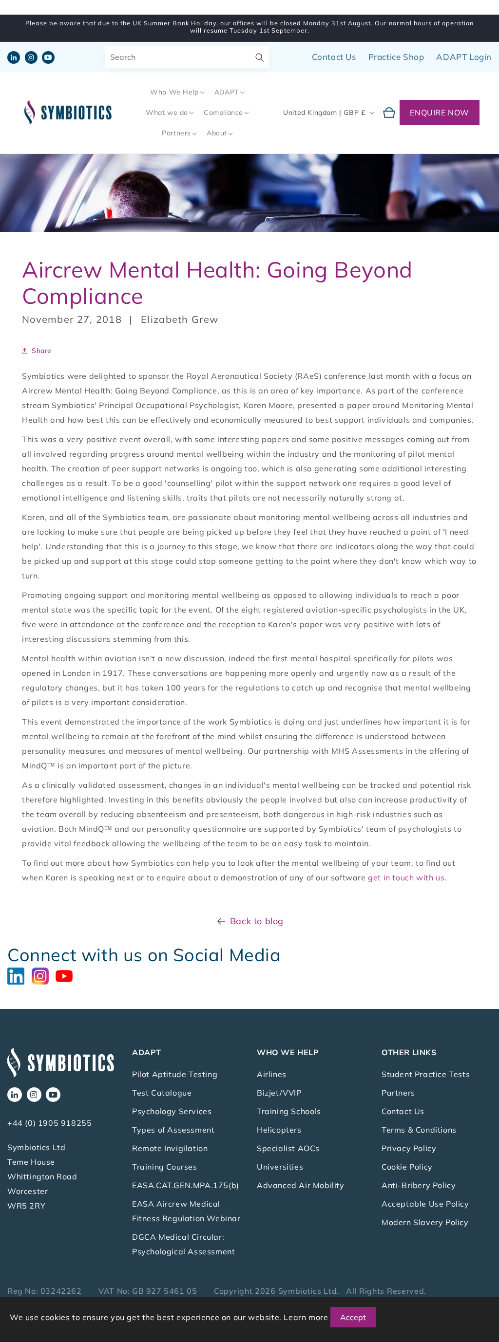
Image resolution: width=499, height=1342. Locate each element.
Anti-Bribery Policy (419, 1185)
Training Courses (164, 1167)
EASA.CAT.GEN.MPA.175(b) (185, 1185)
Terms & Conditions (419, 1130)
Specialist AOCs (288, 1148)
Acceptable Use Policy (425, 1204)
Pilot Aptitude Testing (174, 1074)
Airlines (272, 1074)
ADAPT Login (464, 57)
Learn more (306, 1317)
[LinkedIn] (19, 975)
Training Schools (289, 1111)
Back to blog (257, 921)
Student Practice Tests (426, 1074)
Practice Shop (396, 57)
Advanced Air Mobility (301, 1185)
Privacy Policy (409, 1148)
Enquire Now (439, 112)
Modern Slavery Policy (425, 1222)
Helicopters (279, 1130)
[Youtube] (66, 975)
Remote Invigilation (170, 1148)
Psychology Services (171, 1111)
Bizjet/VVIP (279, 1093)
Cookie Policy (407, 1167)
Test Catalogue (162, 1093)
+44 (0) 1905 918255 (49, 1123)
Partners (398, 1093)
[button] (176, 92)
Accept (353, 1317)
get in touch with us (406, 877)
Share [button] (42, 350)
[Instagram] (44, 975)
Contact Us (334, 57)
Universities (280, 1167)
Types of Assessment (173, 1130)
